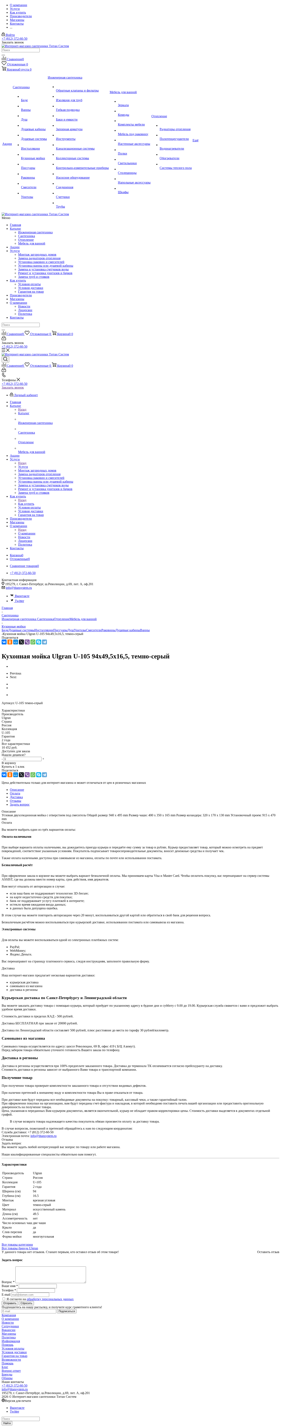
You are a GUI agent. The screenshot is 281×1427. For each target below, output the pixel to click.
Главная (15, 225)
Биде (5, 630)
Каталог (15, 228)
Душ (70, 630)
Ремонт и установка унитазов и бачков (45, 273)
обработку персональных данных (50, 1299)
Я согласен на (40, 1299)
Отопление (26, 239)
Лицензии (25, 310)
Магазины (17, 299)
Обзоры (7, 1378)
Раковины (108, 630)
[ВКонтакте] (4, 642)
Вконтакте (22, 596)
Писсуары (60, 630)
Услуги (15, 251)
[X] (21, 642)
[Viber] (27, 642)
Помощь (7, 1345)
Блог (5, 1367)
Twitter (19, 601)
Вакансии (8, 1330)
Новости (24, 306)
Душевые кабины (127, 630)
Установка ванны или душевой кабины (45, 265)
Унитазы (80, 630)
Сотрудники (10, 1326)
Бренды (7, 1374)
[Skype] (38, 642)
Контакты (17, 317)
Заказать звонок (13, 387)
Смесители (93, 630)
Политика (25, 314)
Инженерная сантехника (35, 232)
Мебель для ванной (31, 243)
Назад (22, 409)
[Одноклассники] (9, 642)
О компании (18, 302)
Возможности (11, 1359)
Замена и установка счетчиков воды (43, 269)
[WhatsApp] (32, 642)
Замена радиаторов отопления (39, 258)
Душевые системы (21, 630)
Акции (15, 247)
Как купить (18, 280)
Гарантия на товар (31, 291)
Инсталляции (43, 630)
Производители (21, 295)
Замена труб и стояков (33, 276)
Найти (7, 1423)
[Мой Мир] (15, 642)
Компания (9, 1315)
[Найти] (3, 55)
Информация (11, 1341)
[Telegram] (44, 642)
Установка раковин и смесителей (41, 262)
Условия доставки (30, 288)
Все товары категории (17, 1244)
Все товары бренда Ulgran (20, 1248)
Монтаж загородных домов (37, 254)
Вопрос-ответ (11, 1370)
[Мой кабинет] (4, 339)
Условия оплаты (29, 284)
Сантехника (26, 236)
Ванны (145, 630)
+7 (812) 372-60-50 (14, 38)
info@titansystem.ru (19, 587)
